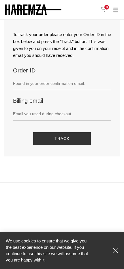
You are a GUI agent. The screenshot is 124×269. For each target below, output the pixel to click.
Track (62, 138)
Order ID (24, 70)
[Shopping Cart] (103, 9)
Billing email (28, 101)
